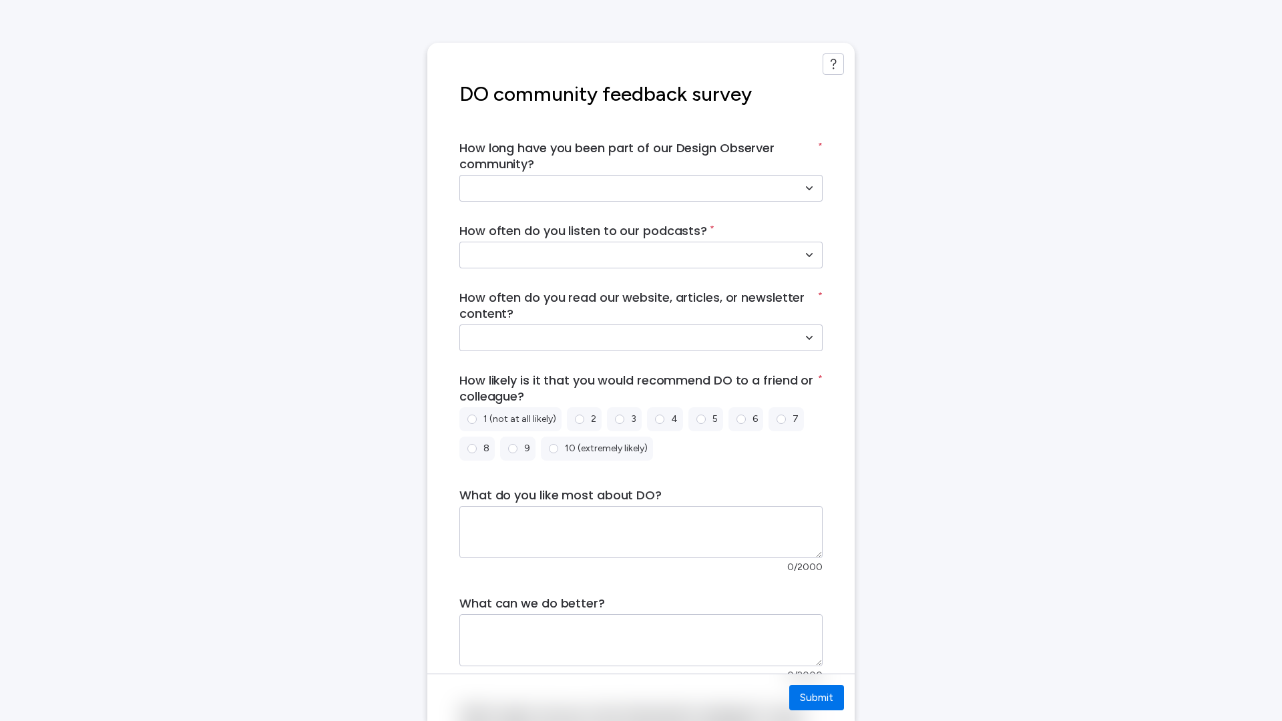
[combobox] (626, 188)
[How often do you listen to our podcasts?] (809, 255)
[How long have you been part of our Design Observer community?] (809, 188)
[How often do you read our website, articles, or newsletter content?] (809, 337)
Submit (816, 697)
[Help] (833, 64)
